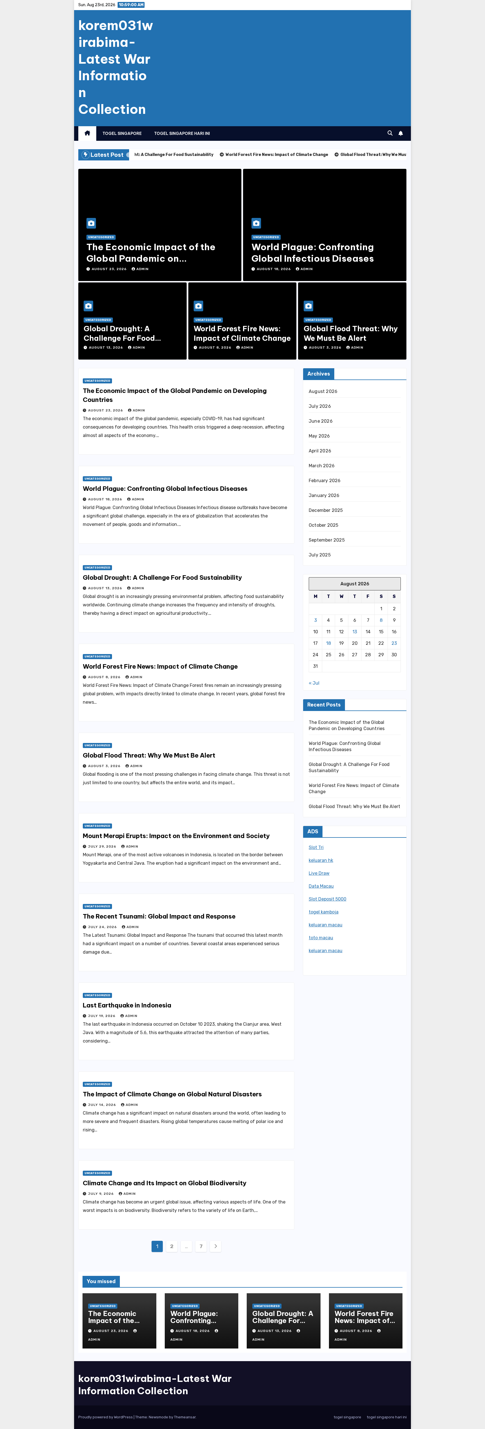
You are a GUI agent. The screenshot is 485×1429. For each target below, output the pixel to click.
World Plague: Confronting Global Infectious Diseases (312, 252)
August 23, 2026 (110, 269)
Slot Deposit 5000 (327, 899)
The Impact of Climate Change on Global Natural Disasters (172, 1094)
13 (355, 631)
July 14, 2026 (102, 1105)
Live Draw (319, 873)
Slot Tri (316, 847)
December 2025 (326, 510)
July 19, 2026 (102, 1016)
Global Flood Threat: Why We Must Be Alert (351, 333)
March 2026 (322, 465)
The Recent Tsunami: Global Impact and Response (159, 916)
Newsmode (158, 1417)
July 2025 (320, 555)
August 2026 (323, 391)
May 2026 (319, 436)
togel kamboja (323, 912)
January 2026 (324, 495)
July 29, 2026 (102, 846)
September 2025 (327, 540)
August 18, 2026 (274, 269)
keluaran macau (325, 925)
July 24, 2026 (103, 927)
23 (394, 643)
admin (142, 269)
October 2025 (323, 525)
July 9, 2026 (101, 1194)
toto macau (321, 937)
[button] (390, 133)
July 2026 (320, 406)
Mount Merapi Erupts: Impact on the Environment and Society (176, 836)
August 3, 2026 (325, 347)
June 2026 (321, 421)
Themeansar (185, 1417)
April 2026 (320, 451)
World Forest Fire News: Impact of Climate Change (242, 333)
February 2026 (325, 480)
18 (328, 643)
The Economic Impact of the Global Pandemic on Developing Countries (151, 258)
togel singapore (122, 133)
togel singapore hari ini (182, 133)
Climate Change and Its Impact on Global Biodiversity (164, 1183)
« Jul (314, 683)
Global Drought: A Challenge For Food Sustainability (119, 338)
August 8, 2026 (215, 347)
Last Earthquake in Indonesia (127, 1005)
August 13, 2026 (106, 347)
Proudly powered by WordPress (106, 1417)
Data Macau (321, 886)
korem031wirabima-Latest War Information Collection (115, 67)
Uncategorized (101, 237)
